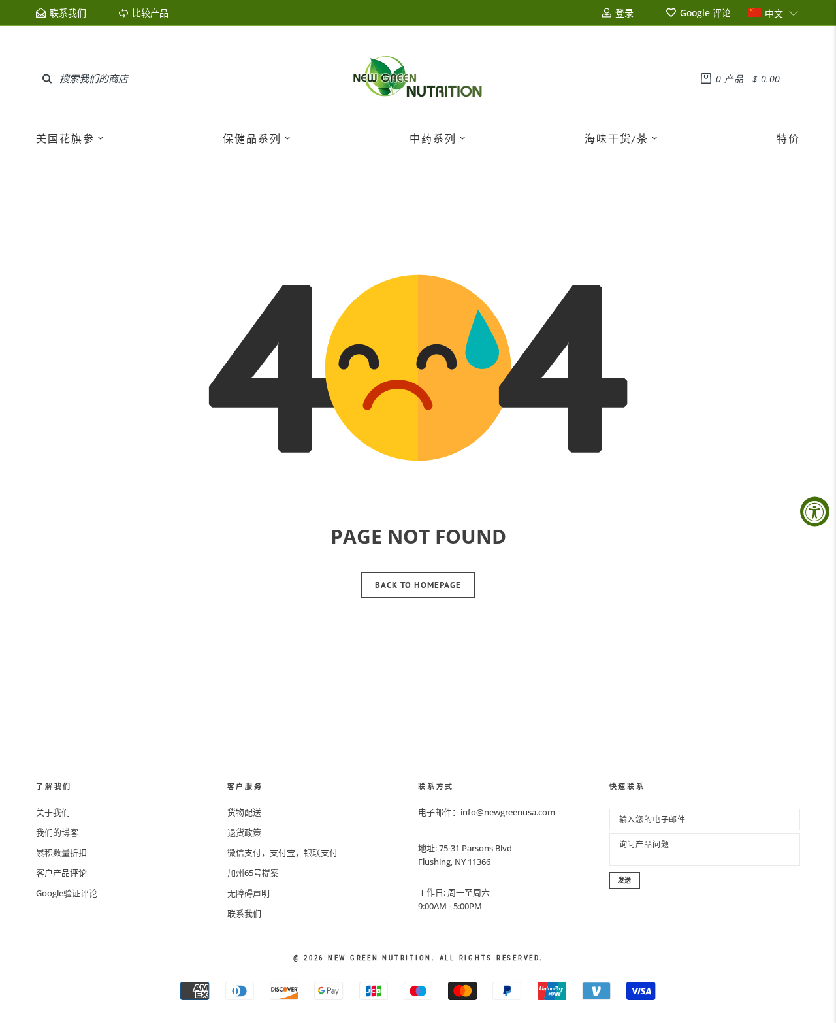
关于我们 (53, 812)
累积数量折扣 (61, 852)
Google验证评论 (66, 893)
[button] (773, 13)
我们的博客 (57, 832)
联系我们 (244, 913)
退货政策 (244, 832)
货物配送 (244, 812)
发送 (625, 880)
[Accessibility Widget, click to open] (814, 512)
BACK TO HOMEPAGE (418, 585)
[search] (47, 78)
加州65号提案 (253, 873)
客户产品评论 (61, 873)
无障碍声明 (248, 893)
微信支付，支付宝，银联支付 (282, 852)
